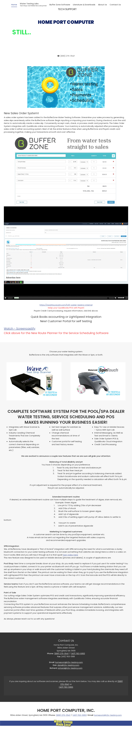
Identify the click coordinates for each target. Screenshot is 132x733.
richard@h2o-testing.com (70, 668)
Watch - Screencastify (19, 329)
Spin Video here (70, 554)
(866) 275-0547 (61, 653)
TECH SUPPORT (67, 9)
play (5, 298)
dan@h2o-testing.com (68, 665)
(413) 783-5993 (78, 653)
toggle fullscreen (126, 298)
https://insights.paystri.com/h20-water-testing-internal (66, 305)
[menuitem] (14, 5)
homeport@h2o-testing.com (69, 662)
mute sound (116, 298)
